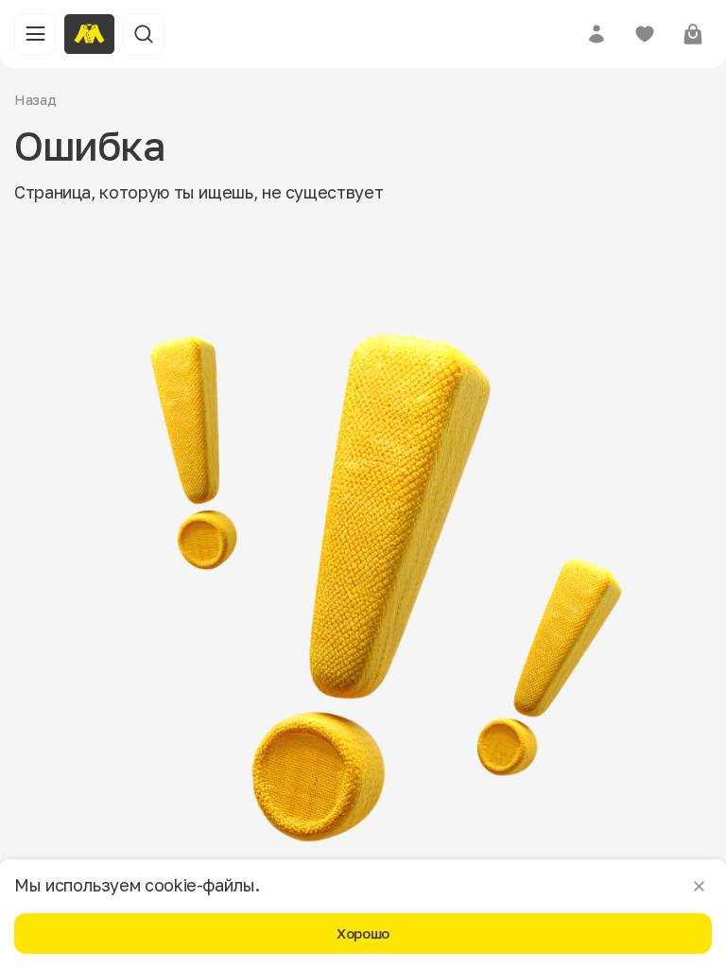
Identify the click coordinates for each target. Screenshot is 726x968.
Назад (35, 99)
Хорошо (363, 933)
